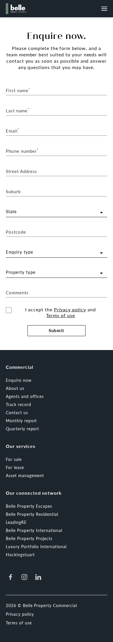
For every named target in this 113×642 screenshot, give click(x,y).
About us (15, 388)
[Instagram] (24, 577)
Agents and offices (25, 396)
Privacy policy (70, 309)
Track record (18, 404)
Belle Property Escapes (29, 506)
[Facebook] (10, 577)
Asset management (25, 475)
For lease (15, 467)
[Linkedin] (38, 577)
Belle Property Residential (32, 514)
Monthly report (21, 420)
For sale (14, 459)
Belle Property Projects (29, 538)
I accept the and (60, 312)
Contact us (17, 412)
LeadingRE (16, 522)
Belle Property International (34, 530)
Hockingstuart (20, 554)
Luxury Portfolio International (36, 546)
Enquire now (19, 380)
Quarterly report (22, 428)
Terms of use (60, 315)
